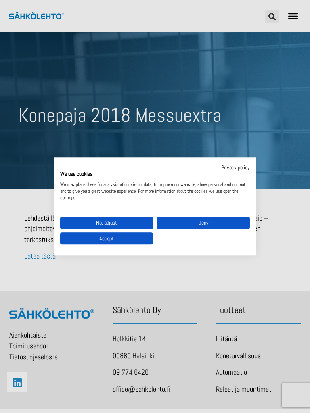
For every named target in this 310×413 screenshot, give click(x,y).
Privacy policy (235, 167)
